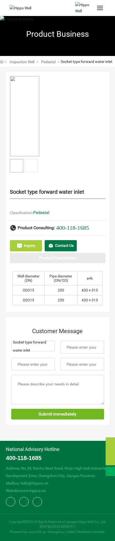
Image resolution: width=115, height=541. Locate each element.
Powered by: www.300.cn (28, 532)
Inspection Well (22, 62)
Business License (91, 532)
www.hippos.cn (33, 490)
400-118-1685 (72, 227)
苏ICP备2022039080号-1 (58, 526)
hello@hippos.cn (34, 483)
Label (71, 532)
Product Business (57, 34)
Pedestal (48, 62)
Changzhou (56, 532)
